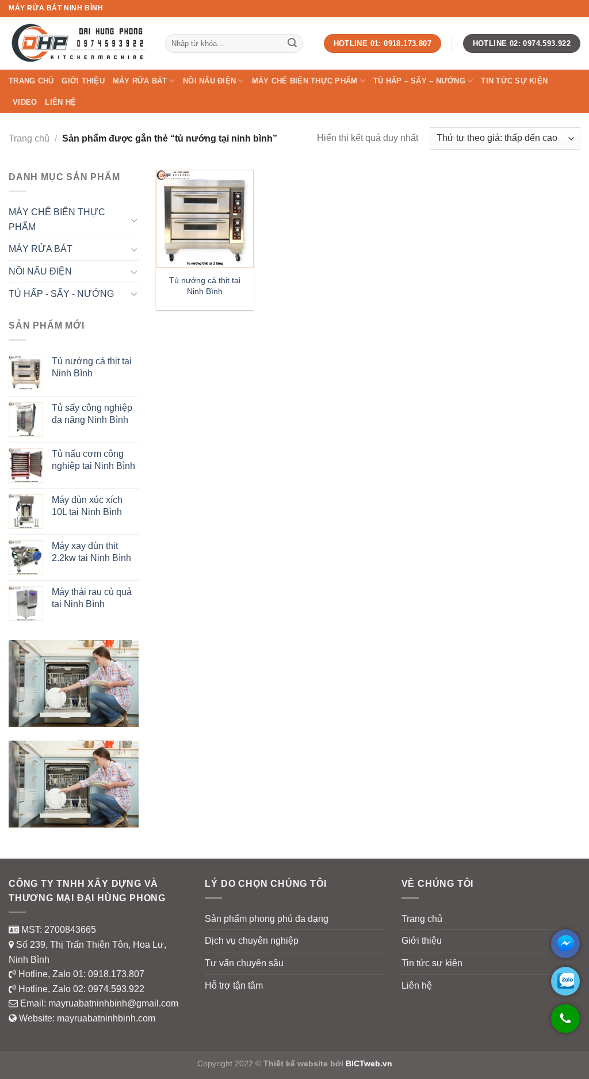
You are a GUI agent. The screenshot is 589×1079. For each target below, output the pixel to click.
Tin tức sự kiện (514, 81)
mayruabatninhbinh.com (106, 1018)
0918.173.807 (116, 974)
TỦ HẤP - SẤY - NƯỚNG (61, 294)
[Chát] (565, 943)
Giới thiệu (83, 81)
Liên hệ (60, 102)
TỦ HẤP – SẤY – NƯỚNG (419, 81)
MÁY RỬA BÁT (140, 81)
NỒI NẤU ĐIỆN (209, 81)
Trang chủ (31, 81)
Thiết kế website (295, 1063)
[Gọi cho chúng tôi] (565, 1024)
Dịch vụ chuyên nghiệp (252, 940)
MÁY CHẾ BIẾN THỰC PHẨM (305, 81)
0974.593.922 (116, 989)
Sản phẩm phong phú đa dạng (266, 919)
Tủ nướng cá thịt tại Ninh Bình (204, 286)
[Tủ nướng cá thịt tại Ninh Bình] (205, 219)
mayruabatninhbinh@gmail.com (113, 1003)
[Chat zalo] (565, 981)
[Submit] (292, 44)
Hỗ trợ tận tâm (234, 985)
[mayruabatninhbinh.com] (78, 43)
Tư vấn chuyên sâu (244, 963)
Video (25, 102)
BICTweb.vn (369, 1063)
